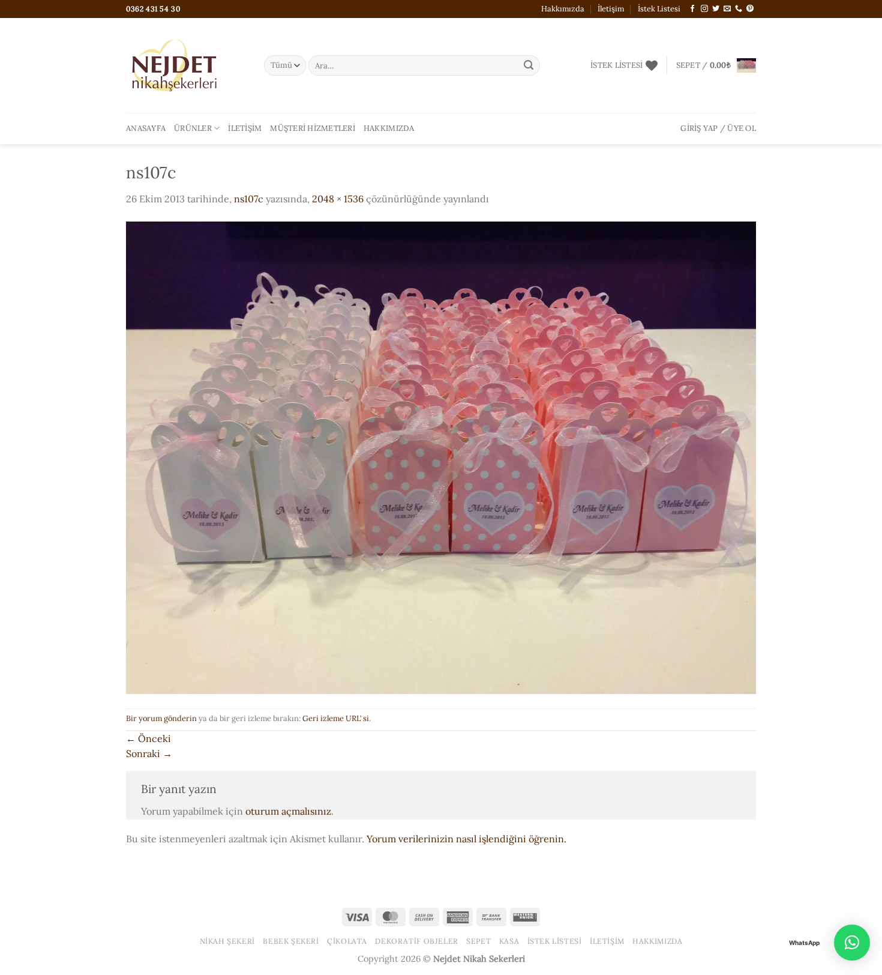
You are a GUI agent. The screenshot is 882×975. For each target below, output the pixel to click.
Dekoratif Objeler (416, 941)
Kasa (509, 941)
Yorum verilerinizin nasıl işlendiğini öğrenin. (466, 839)
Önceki (148, 738)
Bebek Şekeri (291, 941)
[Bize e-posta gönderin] (727, 9)
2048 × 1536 (338, 199)
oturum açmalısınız (288, 811)
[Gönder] (528, 65)
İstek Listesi (659, 9)
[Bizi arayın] (738, 9)
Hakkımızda (562, 9)
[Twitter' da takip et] (715, 9)
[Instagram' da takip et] (704, 9)
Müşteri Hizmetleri (312, 128)
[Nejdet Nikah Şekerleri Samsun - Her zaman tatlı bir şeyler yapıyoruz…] (186, 65)
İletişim (611, 9)
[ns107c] (441, 456)
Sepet (478, 941)
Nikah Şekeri (227, 941)
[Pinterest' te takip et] (750, 9)
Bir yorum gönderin (161, 718)
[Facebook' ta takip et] (692, 9)
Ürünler (193, 128)
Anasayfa (146, 128)
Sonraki (149, 753)
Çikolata (347, 941)
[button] (716, 65)
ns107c (248, 199)
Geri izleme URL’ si (335, 718)
